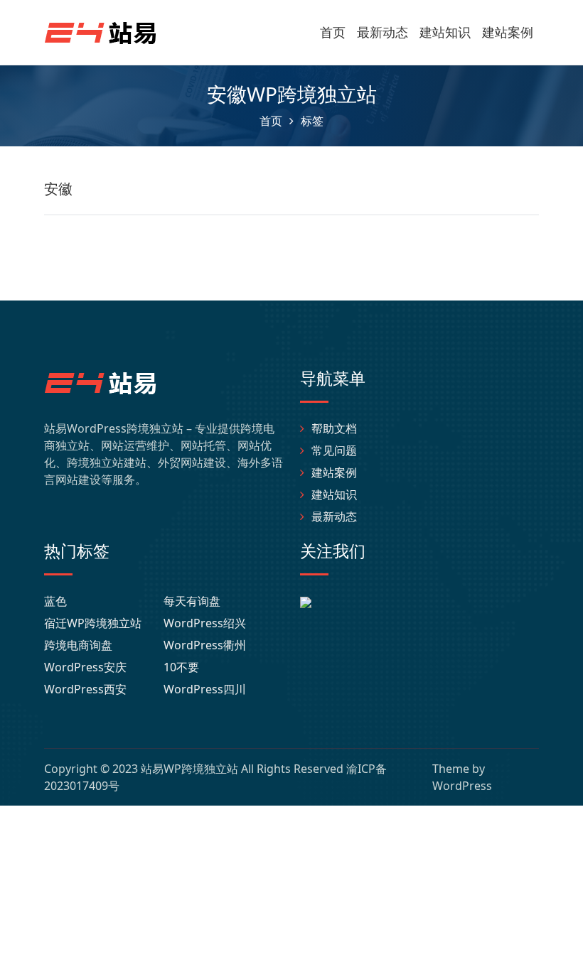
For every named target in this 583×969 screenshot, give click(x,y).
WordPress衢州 (205, 645)
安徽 (58, 188)
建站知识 (445, 31)
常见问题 (334, 450)
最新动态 (382, 31)
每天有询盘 (192, 601)
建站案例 (507, 31)
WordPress (462, 786)
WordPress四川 (205, 689)
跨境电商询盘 (78, 645)
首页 (333, 31)
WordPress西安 (85, 689)
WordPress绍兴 (205, 623)
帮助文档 (334, 428)
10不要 (181, 667)
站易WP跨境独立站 (189, 768)
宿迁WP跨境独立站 (92, 623)
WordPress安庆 (85, 667)
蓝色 (55, 601)
